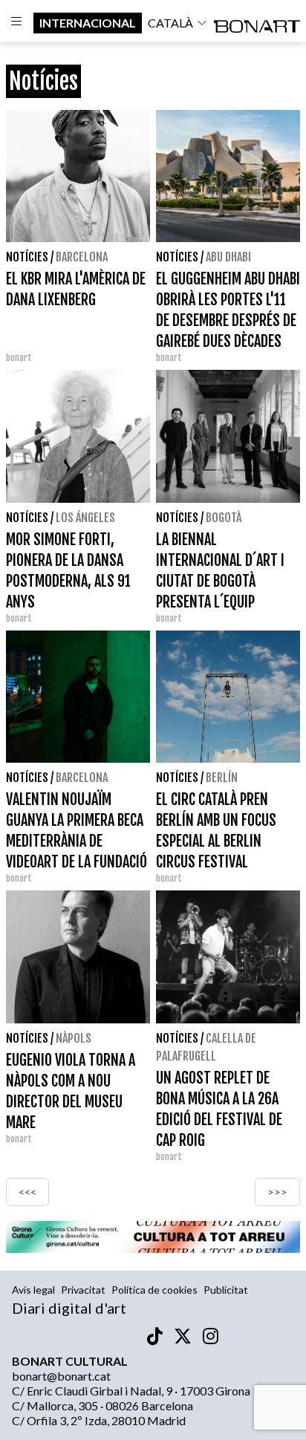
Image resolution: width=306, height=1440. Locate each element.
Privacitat (83, 1289)
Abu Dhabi (228, 257)
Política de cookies (154, 1289)
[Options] (16, 23)
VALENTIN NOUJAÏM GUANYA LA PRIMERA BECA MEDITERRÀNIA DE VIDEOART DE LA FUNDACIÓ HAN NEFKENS (76, 841)
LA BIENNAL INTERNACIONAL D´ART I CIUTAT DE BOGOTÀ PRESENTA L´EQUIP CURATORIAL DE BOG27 (220, 581)
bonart (169, 357)
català (170, 23)
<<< (27, 1191)
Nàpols (73, 1038)
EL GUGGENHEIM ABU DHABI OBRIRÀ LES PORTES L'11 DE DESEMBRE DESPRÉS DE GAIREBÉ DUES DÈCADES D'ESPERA (228, 320)
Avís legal (33, 1289)
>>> (277, 1191)
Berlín (222, 777)
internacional (87, 23)
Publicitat (226, 1289)
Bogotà (223, 517)
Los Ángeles (85, 517)
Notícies (27, 257)
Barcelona (82, 257)
